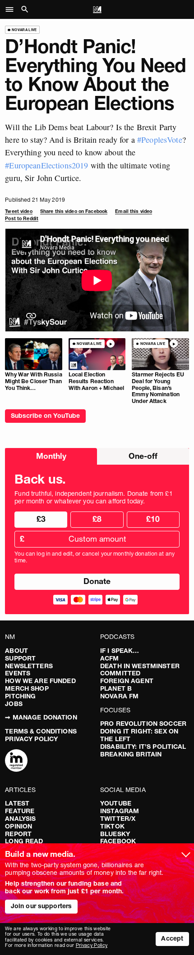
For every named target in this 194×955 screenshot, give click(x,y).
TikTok (112, 826)
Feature (19, 811)
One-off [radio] (143, 456)
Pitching (20, 696)
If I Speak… (119, 651)
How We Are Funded (40, 681)
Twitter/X (117, 819)
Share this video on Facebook (73, 211)
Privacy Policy (31, 739)
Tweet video (18, 211)
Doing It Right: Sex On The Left (139, 735)
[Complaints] (16, 761)
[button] (12, 9)
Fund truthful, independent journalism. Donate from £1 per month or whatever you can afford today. (93, 497)
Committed (120, 673)
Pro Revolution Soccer (143, 724)
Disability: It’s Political (143, 746)
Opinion (18, 826)
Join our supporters (41, 906)
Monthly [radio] (51, 456)
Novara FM (119, 696)
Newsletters (29, 666)
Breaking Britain (131, 754)
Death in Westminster (140, 666)
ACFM (109, 658)
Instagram (119, 811)
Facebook (118, 841)
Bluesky (115, 834)
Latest (17, 803)
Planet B (116, 688)
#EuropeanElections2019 (46, 165)
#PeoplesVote (159, 139)
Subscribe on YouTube (45, 416)
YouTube (115, 803)
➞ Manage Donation (41, 717)
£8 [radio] (97, 519)
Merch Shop (26, 688)
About (16, 651)
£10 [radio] (153, 519)
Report (18, 834)
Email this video (133, 211)
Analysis (20, 819)
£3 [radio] (41, 519)
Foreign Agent (126, 681)
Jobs (14, 704)
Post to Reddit (21, 219)
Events (17, 673)
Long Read (24, 841)
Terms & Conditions (41, 731)
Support (20, 658)
